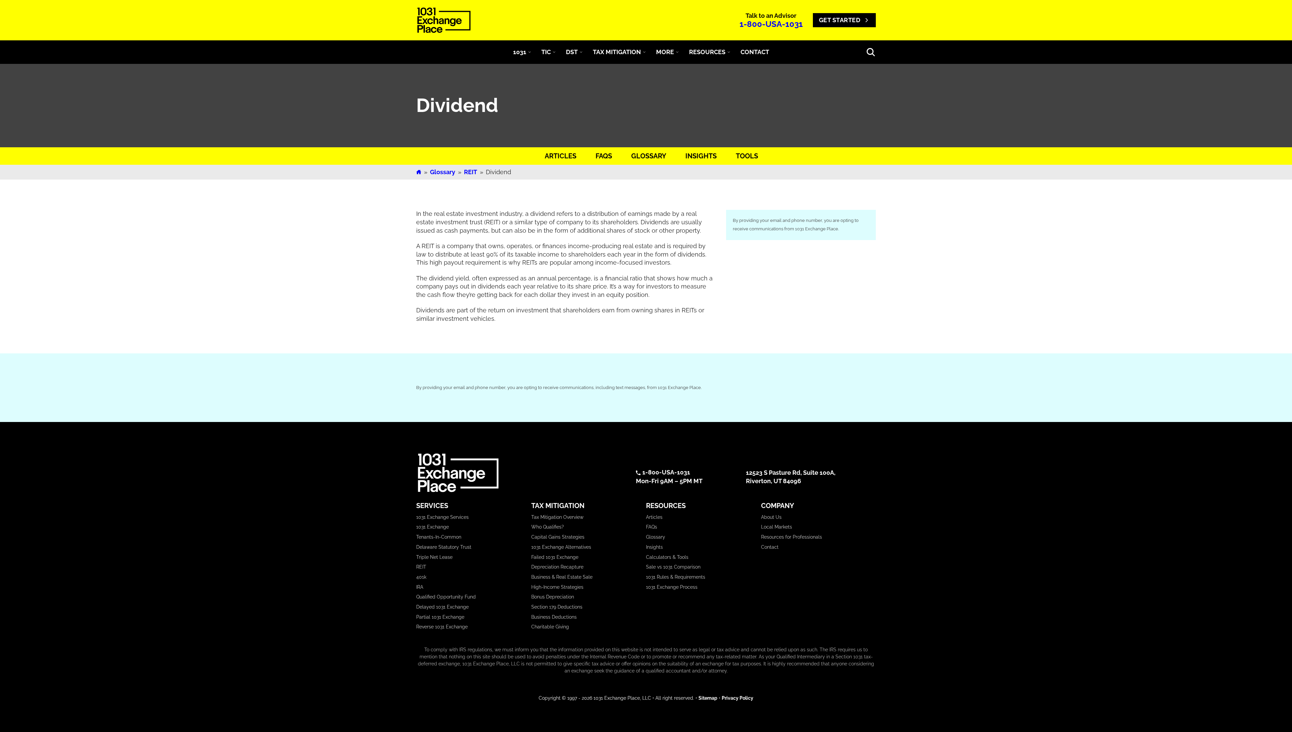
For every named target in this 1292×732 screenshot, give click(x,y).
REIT (470, 172)
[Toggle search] (871, 52)
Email (745, 278)
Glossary (648, 156)
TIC (546, 51)
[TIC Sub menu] (554, 52)
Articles (560, 156)
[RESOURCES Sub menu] (728, 52)
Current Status (436, 620)
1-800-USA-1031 (771, 24)
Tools (746, 156)
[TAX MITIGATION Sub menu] (644, 52)
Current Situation (755, 318)
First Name (752, 258)
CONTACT (755, 51)
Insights (700, 156)
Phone (816, 278)
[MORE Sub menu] (677, 52)
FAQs (603, 156)
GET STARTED (840, 20)
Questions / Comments (766, 346)
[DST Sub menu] (581, 52)
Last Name (823, 258)
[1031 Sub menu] (529, 52)
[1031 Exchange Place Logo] (444, 20)
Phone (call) (756, 305)
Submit (801, 377)
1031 (519, 51)
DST (572, 51)
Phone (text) (798, 305)
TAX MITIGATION (617, 51)
